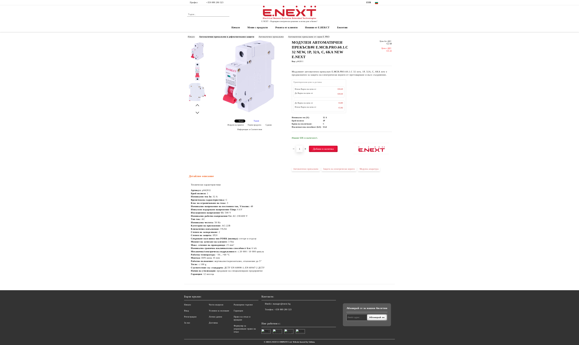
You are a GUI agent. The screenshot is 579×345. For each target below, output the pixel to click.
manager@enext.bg (282, 304)
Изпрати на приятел (236, 125)
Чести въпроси (216, 305)
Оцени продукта (254, 125)
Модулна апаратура (369, 169)
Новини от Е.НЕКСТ (317, 27)
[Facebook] (385, 2)
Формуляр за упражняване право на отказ (245, 329)
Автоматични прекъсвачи (271, 37)
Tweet (256, 121)
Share (241, 121)
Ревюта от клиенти (286, 27)
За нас (187, 323)
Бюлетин (342, 27)
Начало (235, 27)
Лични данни (215, 317)
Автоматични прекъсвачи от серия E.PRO (308, 37)
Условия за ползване (219, 311)
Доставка (213, 323)
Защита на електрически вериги (339, 169)
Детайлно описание (201, 176)
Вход (186, 311)
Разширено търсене (243, 305)
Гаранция (238, 311)
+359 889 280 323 (214, 2)
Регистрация (190, 317)
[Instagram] (390, 2)
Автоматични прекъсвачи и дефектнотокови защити (226, 37)
